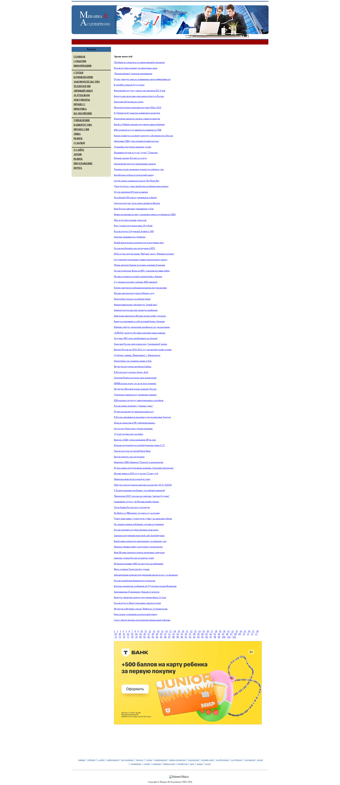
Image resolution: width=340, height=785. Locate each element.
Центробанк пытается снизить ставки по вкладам (137, 118)
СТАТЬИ (78, 72)
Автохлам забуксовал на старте (128, 101)
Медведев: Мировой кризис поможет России (135, 389)
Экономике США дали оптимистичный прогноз (136, 141)
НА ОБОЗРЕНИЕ (83, 113)
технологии (193, 760)
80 (140, 637)
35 (245, 631)
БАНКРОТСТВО (83, 125)
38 (257, 631)
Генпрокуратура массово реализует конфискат (136, 310)
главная (81, 760)
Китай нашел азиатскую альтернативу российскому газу (140, 541)
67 (231, 634)
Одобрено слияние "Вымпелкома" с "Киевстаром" (137, 355)
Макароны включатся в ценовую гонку (132, 479)
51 (165, 634)
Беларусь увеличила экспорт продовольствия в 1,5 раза (140, 597)
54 (177, 634)
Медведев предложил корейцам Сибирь (132, 366)
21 (187, 631)
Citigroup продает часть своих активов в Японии (137, 203)
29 (220, 631)
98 (215, 637)
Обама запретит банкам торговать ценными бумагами (139, 265)
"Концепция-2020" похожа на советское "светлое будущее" (141, 496)
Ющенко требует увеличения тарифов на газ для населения (142, 327)
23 (195, 631)
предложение (127, 760)
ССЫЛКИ (79, 143)
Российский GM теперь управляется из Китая (135, 197)
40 (120, 634)
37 (253, 631)
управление (135, 764)
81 (144, 637)
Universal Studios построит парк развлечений (135, 377)
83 (153, 637)
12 (150, 631)
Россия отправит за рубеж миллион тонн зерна (136, 530)
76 (124, 637)
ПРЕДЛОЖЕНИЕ (83, 163)
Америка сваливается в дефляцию (129, 237)
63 (215, 634)
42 (128, 634)
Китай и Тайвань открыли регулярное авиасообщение (139, 124)
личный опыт (207, 760)
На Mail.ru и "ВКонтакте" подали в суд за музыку (137, 513)
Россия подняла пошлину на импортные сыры (135, 68)
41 (124, 634)
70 (244, 634)
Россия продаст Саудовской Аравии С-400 (134, 231)
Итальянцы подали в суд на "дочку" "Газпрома (136, 152)
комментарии (160, 760)
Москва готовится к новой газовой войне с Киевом (138, 276)
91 (186, 637)
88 (173, 637)
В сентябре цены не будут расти (129, 85)
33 (237, 631)
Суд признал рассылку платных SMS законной (135, 282)
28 (216, 631)
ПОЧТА (78, 168)
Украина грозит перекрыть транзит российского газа (139, 169)
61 (206, 634)
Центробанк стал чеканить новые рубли (133, 361)
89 (177, 637)
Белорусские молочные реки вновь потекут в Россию (139, 96)
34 (241, 631)
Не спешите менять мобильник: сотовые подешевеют (139, 524)
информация (113, 760)
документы (249, 760)
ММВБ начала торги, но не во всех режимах (135, 383)
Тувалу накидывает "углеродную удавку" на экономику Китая (143, 518)
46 (144, 634)
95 (202, 637)
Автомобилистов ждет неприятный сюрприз (135, 164)
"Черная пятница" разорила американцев (133, 73)
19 (179, 631)
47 (149, 634)
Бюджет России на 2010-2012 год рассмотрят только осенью (143, 349)
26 (208, 631)
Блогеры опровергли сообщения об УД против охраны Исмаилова (145, 586)
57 (190, 634)
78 (132, 637)
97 (211, 637)
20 (183, 631)
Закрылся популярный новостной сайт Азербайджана (139, 535)
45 (140, 634)
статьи (149, 760)
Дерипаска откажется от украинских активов (135, 394)
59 (198, 634)
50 (161, 634)
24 (199, 631)
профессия (182, 764)
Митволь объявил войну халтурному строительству (138, 546)
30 (224, 631)
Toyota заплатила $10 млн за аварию (131, 192)
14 (158, 631)
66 (227, 634)
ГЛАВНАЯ (79, 56)
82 (149, 637)
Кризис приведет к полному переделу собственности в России (143, 135)
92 (190, 637)
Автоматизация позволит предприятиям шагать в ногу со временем (146, 575)
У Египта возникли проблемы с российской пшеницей (139, 490)
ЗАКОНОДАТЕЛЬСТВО (87, 81)
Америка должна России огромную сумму (134, 558)
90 (182, 637)
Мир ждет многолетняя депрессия (130, 220)
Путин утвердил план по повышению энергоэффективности (142, 79)
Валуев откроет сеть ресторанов (129, 456)
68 (235, 634)
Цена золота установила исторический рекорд (135, 614)
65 (223, 634)
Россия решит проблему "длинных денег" (133, 406)
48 (153, 634)
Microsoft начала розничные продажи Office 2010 (137, 107)
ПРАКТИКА (80, 109)
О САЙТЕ (79, 150)
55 (182, 634)
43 (132, 634)
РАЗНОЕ (78, 138)
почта (208, 764)
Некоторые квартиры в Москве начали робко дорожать (140, 316)
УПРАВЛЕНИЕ (82, 120)
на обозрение (222, 760)
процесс (140, 760)
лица (192, 764)
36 (249, 631)
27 (212, 631)
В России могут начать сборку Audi (131, 372)
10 (141, 631)
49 (157, 634)
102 (234, 637)
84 (157, 637)
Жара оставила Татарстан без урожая (131, 569)
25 (203, 631)
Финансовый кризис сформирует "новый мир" (135, 304)
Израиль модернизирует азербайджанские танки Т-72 (139, 445)
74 (116, 637)
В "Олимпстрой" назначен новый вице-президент (137, 113)
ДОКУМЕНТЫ (82, 99)
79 (136, 637)
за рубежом (236, 760)
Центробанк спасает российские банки (132, 299)
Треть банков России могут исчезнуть (132, 507)
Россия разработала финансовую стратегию (134, 580)
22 (191, 631)
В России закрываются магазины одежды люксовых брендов (142, 417)
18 (175, 631)
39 (116, 634)
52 (169, 634)
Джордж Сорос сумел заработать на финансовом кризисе (141, 186)
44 (136, 634)
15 (162, 631)
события (91, 760)
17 (170, 631)
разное (200, 764)
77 (128, 637)
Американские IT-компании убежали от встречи (136, 592)
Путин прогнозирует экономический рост (134, 411)
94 (198, 637)
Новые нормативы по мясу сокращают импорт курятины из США (145, 214)
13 (154, 631)
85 (161, 637)
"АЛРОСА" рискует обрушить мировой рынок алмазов (139, 333)
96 (206, 637)
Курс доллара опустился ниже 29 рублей (133, 225)
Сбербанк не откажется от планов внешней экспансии (139, 62)
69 (239, 634)
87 (169, 637)
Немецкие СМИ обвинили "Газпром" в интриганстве (138, 462)
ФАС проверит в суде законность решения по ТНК (137, 130)
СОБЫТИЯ (80, 61)
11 (146, 631)
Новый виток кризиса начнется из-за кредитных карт (139, 242)
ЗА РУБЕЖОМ (82, 95)
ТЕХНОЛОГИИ (82, 86)
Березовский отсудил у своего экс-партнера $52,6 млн (139, 90)
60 (202, 634)
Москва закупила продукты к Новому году (134, 293)
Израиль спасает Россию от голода (130, 158)
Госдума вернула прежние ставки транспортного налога (140, 259)
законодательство (177, 760)
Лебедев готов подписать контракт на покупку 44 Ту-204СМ (143, 485)
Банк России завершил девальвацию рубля (133, 208)
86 (165, 637)
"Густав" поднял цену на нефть (128, 434)
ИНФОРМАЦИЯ (82, 65)
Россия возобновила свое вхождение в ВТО (134, 248)
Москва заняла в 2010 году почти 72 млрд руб (136, 473)
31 (228, 631)
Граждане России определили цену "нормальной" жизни (140, 344)
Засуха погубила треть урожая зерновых (133, 428)
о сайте (101, 760)
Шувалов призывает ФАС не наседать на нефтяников (138, 563)
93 (194, 637)
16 (166, 631)
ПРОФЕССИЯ (81, 129)
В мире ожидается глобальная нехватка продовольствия (140, 287)
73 (256, 634)
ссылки (147, 764)
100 (223, 637)
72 (252, 634)
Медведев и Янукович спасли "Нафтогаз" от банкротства (140, 609)
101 (229, 637)
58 (194, 634)
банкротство (169, 764)
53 (173, 634)
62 (211, 634)
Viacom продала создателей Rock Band (132, 451)
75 (120, 637)
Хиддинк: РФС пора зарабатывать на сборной (135, 338)
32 (232, 631)
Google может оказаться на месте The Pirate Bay (136, 180)
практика (156, 764)
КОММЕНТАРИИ (83, 77)
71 (248, 634)
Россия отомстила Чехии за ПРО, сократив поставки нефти (142, 270)
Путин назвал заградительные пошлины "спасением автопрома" (144, 468)
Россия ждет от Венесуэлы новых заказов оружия (137, 603)
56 (186, 634)
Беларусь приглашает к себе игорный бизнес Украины (139, 321)
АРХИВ (78, 154)
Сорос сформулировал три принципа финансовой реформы (142, 620)
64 (219, 634)
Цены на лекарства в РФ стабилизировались (134, 423)
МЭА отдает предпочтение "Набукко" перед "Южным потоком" (144, 254)
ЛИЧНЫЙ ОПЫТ (83, 90)
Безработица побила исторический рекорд (134, 175)
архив (260, 760)
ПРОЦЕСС (79, 104)
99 (219, 637)
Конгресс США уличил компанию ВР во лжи (135, 439)
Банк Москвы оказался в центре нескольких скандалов (139, 552)
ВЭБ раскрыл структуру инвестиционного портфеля (138, 400)
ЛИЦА (77, 134)
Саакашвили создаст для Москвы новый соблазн (136, 501)
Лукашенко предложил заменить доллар (132, 147)
